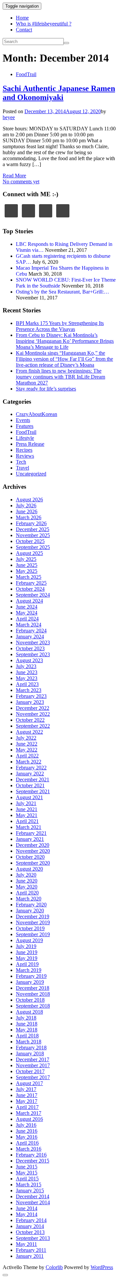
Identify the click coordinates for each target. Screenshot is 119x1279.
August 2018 (29, 1012)
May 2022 (26, 750)
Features (24, 426)
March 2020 (28, 898)
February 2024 (31, 630)
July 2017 (26, 1089)
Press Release (30, 444)
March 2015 (28, 1184)
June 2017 (26, 1095)
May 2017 (26, 1101)
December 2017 (32, 1059)
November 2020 (33, 851)
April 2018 (27, 1035)
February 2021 (31, 833)
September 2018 (33, 1006)
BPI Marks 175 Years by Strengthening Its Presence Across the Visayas (60, 326)
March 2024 (28, 624)
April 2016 (27, 1143)
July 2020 (26, 875)
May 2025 (26, 571)
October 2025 (30, 541)
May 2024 (26, 613)
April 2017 (27, 1107)
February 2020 (31, 904)
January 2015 (30, 1190)
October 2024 (30, 589)
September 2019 (33, 934)
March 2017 (28, 1113)
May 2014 (26, 1214)
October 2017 (30, 1071)
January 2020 (30, 910)
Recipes (24, 450)
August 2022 (29, 732)
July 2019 (26, 946)
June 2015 (26, 1166)
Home (22, 18)
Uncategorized (31, 474)
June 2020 (26, 881)
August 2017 (29, 1083)
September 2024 (33, 595)
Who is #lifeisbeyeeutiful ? (43, 23)
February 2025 (31, 583)
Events (23, 420)
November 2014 (33, 1202)
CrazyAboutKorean (36, 414)
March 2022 (28, 761)
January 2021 (30, 839)
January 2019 (30, 982)
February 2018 (31, 1047)
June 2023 (26, 672)
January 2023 (30, 702)
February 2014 (31, 1220)
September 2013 (33, 1238)
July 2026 (26, 505)
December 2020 (32, 845)
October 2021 (30, 785)
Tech (21, 462)
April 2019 (27, 964)
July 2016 (26, 1125)
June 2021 (26, 809)
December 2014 (32, 1196)
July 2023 (26, 666)
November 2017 (33, 1065)
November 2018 (33, 994)
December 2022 (32, 708)
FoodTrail (26, 74)
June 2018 (26, 1024)
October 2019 (30, 928)
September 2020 (33, 863)
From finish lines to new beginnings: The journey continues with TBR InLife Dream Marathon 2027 (60, 377)
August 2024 (29, 601)
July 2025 (26, 559)
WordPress (102, 1267)
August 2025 (29, 553)
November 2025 (33, 535)
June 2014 (26, 1208)
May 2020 (26, 887)
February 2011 (31, 1250)
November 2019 (33, 922)
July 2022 (26, 738)
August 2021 (29, 797)
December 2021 (32, 779)
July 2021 (26, 803)
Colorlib (54, 1267)
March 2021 (28, 827)
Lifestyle (25, 438)
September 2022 (33, 726)
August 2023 (29, 660)
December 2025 (32, 529)
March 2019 (28, 970)
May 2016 (26, 1137)
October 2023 (30, 648)
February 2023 (31, 696)
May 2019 (26, 958)
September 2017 (33, 1077)
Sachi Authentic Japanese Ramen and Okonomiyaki (59, 93)
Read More (14, 175)
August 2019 (29, 940)
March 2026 (28, 517)
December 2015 (32, 1161)
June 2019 (26, 952)
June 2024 (26, 607)
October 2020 (30, 857)
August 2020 (29, 869)
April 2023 (27, 684)
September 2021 (33, 791)
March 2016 (28, 1149)
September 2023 (33, 654)
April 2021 (27, 821)
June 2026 (26, 511)
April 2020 (27, 892)
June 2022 (26, 744)
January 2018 (30, 1053)
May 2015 (26, 1172)
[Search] (66, 43)
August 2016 (29, 1119)
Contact (24, 29)
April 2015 (27, 1178)
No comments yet (21, 181)
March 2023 (28, 690)
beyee (9, 117)
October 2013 (30, 1232)
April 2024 (27, 618)
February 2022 (31, 767)
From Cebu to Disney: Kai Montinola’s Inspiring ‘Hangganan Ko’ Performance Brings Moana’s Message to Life (65, 341)
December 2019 (32, 916)
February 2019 (31, 976)
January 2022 (30, 773)
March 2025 (28, 577)
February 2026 (31, 523)
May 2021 (26, 815)
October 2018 (30, 1000)
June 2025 (26, 565)
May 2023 (26, 678)
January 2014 (30, 1226)
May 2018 (26, 1029)
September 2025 (33, 547)
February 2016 (31, 1155)
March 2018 (28, 1041)
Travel (22, 468)
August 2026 (29, 499)
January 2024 (30, 636)
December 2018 (32, 988)
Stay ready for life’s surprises (46, 388)
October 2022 (30, 720)
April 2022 (27, 755)
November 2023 (33, 642)
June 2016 (26, 1131)
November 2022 (33, 714)
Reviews (25, 456)
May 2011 (26, 1244)
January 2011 (30, 1256)
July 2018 (26, 1018)
